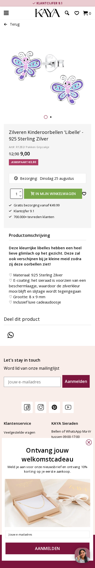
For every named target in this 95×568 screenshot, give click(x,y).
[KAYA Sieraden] (47, 13)
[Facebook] (27, 407)
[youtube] (68, 407)
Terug (15, 24)
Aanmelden (76, 381)
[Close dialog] (89, 442)
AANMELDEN (47, 548)
